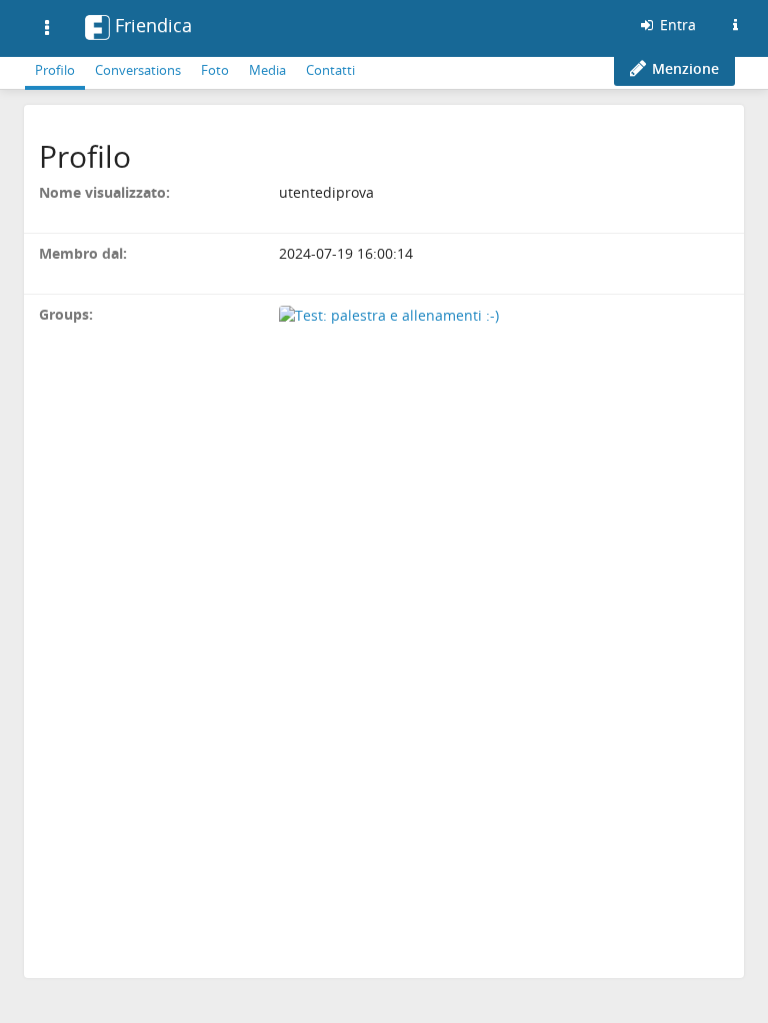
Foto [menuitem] (215, 70)
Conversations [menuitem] (138, 70)
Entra (676, 24)
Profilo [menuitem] (55, 70)
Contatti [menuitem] (330, 70)
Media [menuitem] (267, 70)
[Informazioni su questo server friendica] (735, 25)
